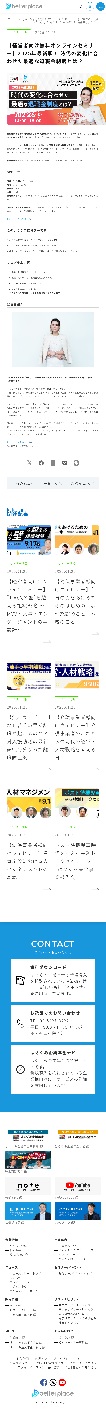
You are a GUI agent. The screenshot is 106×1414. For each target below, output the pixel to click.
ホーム (12, 19)
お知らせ (15, 1278)
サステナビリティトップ (74, 1305)
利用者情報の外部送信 (81, 1367)
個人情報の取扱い (18, 1363)
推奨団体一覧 (67, 1255)
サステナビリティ (67, 1299)
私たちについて (20, 1246)
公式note (15, 1338)
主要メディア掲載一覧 (24, 1291)
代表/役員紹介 (19, 1255)
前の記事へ (25, 483)
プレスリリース (20, 1282)
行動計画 (23, 1358)
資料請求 (64, 1338)
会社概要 (15, 1250)
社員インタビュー (21, 1310)
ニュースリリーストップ (25, 1273)
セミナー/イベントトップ (75, 1273)
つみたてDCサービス (72, 1259)
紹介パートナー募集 (72, 1342)
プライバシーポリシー (68, 1358)
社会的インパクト (70, 1323)
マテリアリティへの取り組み (77, 1318)
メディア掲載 (18, 1286)
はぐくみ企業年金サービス (76, 1250)
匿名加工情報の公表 (49, 1363)
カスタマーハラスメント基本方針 (37, 1367)
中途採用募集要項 (21, 1315)
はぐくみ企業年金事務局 (26, 1347)
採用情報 (15, 1305)
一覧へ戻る (52, 483)
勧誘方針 (41, 1358)
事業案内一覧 (67, 1246)
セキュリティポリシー (84, 1363)
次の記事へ (80, 483)
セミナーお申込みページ (18, 219)
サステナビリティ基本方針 (76, 1309)
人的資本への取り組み (73, 1314)
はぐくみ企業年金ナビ (24, 1342)
